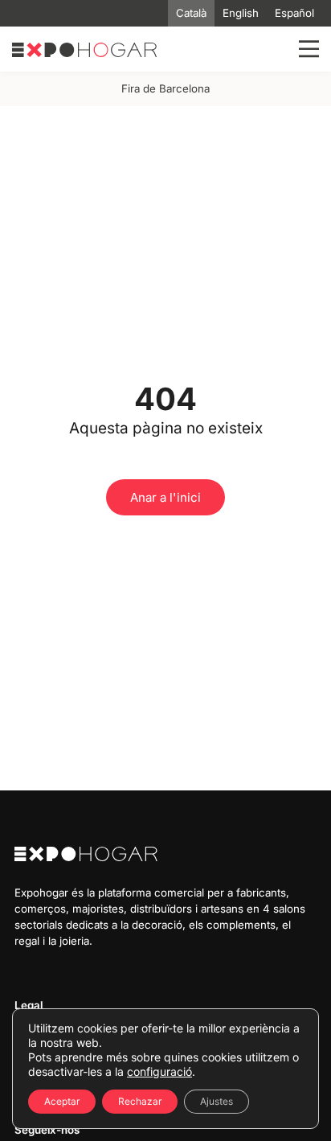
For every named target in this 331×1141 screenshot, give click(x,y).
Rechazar (139, 1101)
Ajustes (216, 1101)
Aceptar (62, 1101)
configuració (159, 1071)
